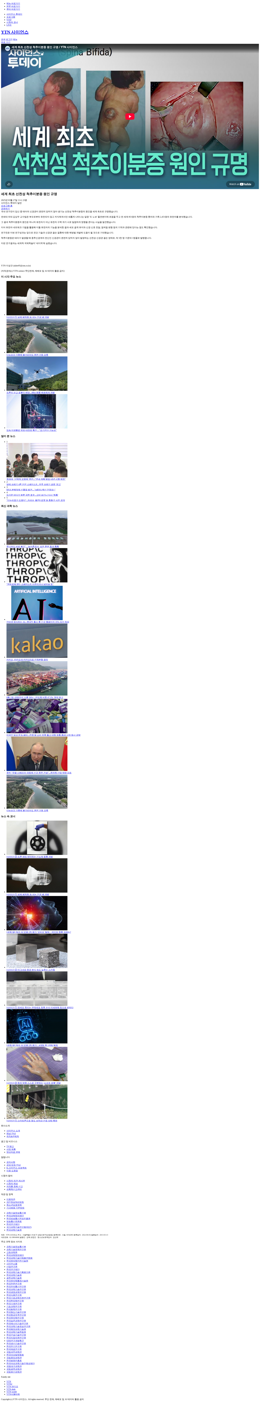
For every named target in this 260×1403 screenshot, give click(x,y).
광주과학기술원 (14, 1278)
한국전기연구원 (14, 1346)
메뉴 (15, 39)
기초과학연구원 (14, 1306)
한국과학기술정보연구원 (18, 1326)
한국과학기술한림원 (16, 1332)
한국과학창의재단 (15, 1216)
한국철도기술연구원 (16, 1312)
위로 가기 (5, 42)
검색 (3, 39)
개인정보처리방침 (15, 1202)
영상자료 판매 (13, 1152)
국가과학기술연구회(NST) (19, 1227)
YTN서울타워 (13, 1394)
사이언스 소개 (13, 1131)
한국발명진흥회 (14, 1360)
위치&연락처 (12, 1136)
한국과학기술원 (14, 1230)
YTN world (11, 1392)
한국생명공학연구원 (16, 1292)
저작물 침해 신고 (14, 1186)
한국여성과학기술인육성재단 (20, 1363)
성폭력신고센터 (14, 1189)
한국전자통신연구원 (16, 1286)
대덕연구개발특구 (15, 1341)
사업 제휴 (11, 1149)
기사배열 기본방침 (15, 1208)
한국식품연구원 (14, 1295)
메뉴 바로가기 (13, 3)
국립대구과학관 (14, 1366)
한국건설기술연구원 (16, 1335)
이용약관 (10, 1199)
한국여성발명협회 (15, 1355)
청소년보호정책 (14, 1205)
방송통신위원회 (14, 1221)
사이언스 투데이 (14, 14)
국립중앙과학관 (14, 1358)
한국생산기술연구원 (16, 1343)
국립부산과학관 (14, 1372)
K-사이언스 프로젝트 (16, 1168)
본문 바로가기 (13, 6)
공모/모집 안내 (13, 1165)
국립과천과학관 (14, 1352)
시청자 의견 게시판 (15, 1181)
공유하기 (5, 209)
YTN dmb (10, 1389)
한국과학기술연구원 (16, 1289)
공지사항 (10, 1162)
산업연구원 (11, 1266)
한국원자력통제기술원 (17, 1281)
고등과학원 (11, 1252)
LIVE (9, 25)
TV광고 (10, 1146)
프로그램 (10, 17)
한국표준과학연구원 (16, 1321)
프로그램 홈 (6, 206)
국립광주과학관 (14, 1369)
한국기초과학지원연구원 (18, 1298)
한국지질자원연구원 (16, 1338)
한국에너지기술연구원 (17, 1323)
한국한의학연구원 (15, 1301)
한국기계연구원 (14, 1303)
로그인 (9, 39)
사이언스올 (11, 1264)
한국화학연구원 (14, 1309)
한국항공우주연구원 (16, 1315)
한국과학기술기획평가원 (18, 1272)
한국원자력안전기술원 (17, 1261)
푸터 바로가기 (13, 9)
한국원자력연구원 (15, 1318)
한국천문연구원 (14, 1284)
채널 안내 (11, 1133)
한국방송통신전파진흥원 (18, 1218)
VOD (8, 20)
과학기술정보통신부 (16, 1213)
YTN (8, 1381)
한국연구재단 (13, 1224)
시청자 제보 (12, 1183)
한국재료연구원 (14, 1349)
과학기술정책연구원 (16, 1249)
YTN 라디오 (12, 1386)
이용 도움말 (12, 1171)
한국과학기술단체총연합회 (19, 1258)
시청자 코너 (12, 22)
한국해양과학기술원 (16, 1329)
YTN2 (9, 1384)
